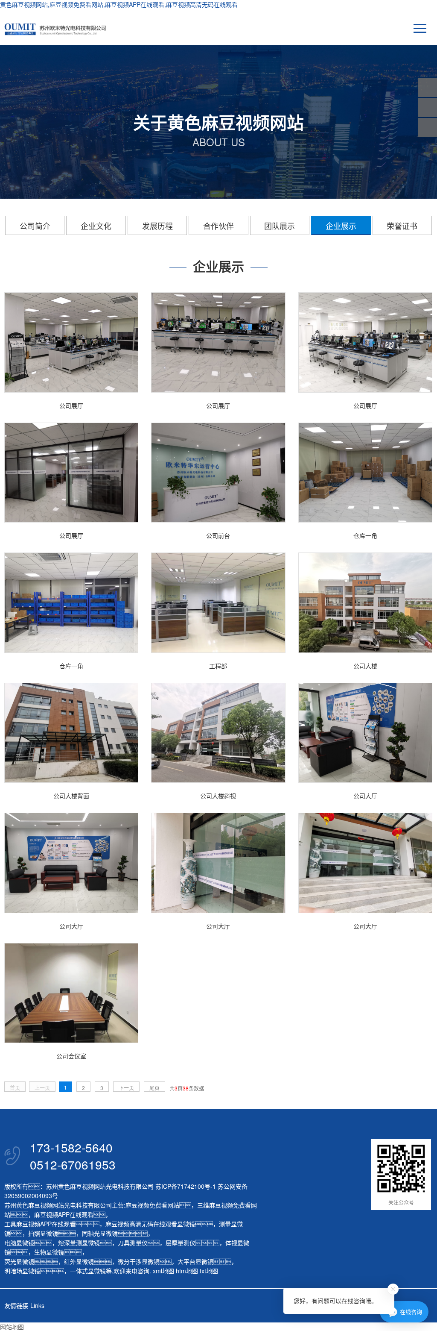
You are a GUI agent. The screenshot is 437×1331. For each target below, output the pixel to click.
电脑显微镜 (19, 1242)
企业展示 (341, 225)
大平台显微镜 (195, 1261)
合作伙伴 (218, 225)
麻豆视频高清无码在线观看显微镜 (150, 1223)
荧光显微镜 (19, 1261)
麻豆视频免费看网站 (152, 1205)
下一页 (126, 1087)
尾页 (154, 1087)
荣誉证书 (402, 225)
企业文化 (96, 225)
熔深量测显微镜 (79, 1242)
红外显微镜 (79, 1261)
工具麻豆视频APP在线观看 (40, 1223)
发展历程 (157, 225)
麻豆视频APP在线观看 (63, 1214)
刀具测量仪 (133, 1242)
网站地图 (12, 1326)
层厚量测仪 (180, 1242)
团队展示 (279, 225)
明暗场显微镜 (22, 1270)
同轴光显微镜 (100, 1233)
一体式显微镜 (88, 1270)
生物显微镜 (49, 1252)
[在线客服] (427, 107)
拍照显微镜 (43, 1233)
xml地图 (163, 1270)
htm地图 (187, 1270)
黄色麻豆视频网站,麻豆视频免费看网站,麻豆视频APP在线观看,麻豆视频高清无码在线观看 (119, 4)
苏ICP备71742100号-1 (185, 1186)
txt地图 (209, 1270)
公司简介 (35, 225)
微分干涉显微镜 (139, 1261)
